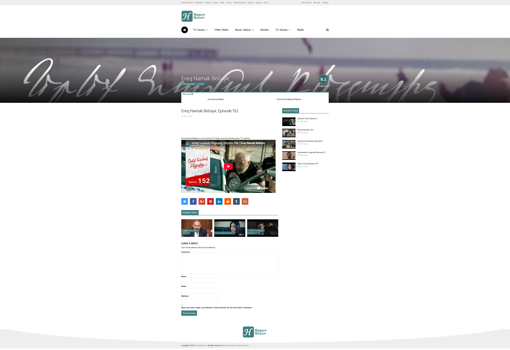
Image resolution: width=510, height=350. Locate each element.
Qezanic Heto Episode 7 (308, 118)
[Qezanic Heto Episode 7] (289, 125)
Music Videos (243, 29)
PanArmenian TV (209, 88)
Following (307, 2)
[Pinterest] (210, 201)
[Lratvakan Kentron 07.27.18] (196, 236)
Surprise (259, 3)
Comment (185, 252)
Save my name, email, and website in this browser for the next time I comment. (216, 307)
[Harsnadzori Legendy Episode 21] (289, 159)
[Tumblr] (236, 201)
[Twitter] (184, 201)
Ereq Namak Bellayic (189, 84)
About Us (225, 345)
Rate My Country (239, 3)
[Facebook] (193, 201)
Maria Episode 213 (305, 130)
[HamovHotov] (193, 21)
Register (326, 2)
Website (185, 296)
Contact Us (233, 345)
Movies (264, 29)
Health (222, 3)
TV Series (199, 29)
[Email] (245, 201)
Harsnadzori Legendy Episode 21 (312, 152)
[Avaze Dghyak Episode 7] (229, 236)
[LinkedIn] (219, 201)
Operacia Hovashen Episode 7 (310, 141)
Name (183, 276)
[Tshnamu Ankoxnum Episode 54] (262, 236)
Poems (228, 3)
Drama (190, 88)
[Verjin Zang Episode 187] (289, 170)
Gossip (215, 3)
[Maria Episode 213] (289, 137)
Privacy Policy (244, 345)
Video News (221, 29)
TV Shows (281, 29)
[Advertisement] (229, 129)
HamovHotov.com (200, 345)
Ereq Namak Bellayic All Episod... (289, 99)
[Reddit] (227, 201)
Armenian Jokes (187, 3)
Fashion (208, 3)
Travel (266, 3)
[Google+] (202, 201)
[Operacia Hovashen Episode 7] (289, 148)
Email (183, 286)
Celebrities (199, 3)
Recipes (251, 3)
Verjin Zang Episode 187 (308, 164)
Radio (300, 29)
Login (318, 2)
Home (184, 30)
